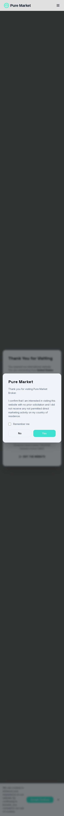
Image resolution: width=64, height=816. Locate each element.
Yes (44, 433)
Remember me (21, 424)
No (20, 433)
